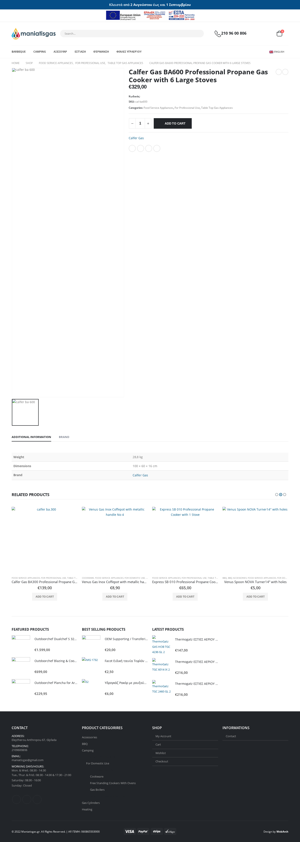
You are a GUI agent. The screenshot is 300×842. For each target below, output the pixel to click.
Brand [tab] (64, 437)
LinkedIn (148, 148)
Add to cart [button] (45, 596)
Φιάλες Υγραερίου (128, 51)
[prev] (279, 72)
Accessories (89, 737)
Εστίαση (80, 51)
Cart (158, 744)
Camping (39, 51)
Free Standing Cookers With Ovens (113, 783)
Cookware (88, 577)
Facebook (132, 148)
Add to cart (175, 123)
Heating (87, 809)
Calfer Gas (136, 138)
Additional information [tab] (31, 437)
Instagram (37, 799)
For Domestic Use (135, 577)
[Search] (198, 33)
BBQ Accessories (237, 577)
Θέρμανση (101, 51)
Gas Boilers (97, 790)
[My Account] (258, 34)
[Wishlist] (268, 34)
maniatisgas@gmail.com (27, 760)
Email (156, 148)
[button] (277, 494)
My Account (163, 736)
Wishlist (160, 753)
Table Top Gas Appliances (217, 108)
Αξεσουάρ (60, 51)
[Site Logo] (34, 33)
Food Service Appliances (158, 108)
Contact (231, 736)
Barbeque (19, 51)
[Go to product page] (45, 540)
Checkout (161, 761)
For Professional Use (187, 108)
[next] (285, 72)
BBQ (224, 577)
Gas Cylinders (91, 803)
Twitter (140, 148)
